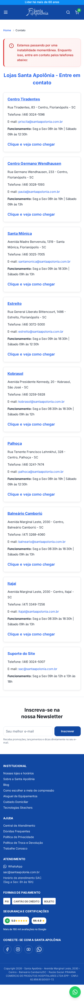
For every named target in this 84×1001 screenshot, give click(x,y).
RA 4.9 (37, 920)
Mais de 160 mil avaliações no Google (24, 929)
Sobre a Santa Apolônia (19, 779)
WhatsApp (15, 866)
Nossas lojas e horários (18, 773)
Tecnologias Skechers (17, 807)
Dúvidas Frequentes (16, 831)
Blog (6, 784)
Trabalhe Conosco (15, 848)
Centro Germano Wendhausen (34, 163)
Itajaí (12, 583)
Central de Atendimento (19, 825)
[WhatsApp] (39, 949)
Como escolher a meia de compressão (28, 790)
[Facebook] (7, 949)
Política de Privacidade (18, 837)
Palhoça (15, 443)
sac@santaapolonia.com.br (37, 669)
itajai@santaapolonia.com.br (38, 611)
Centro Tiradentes (24, 99)
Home (7, 30)
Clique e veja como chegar (31, 144)
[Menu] (6, 12)
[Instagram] (18, 949)
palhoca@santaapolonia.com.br (41, 472)
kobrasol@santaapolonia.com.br (41, 402)
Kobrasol (15, 373)
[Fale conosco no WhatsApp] (75, 992)
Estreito (15, 303)
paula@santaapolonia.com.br (39, 192)
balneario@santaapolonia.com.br (42, 542)
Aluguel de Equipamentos (20, 796)
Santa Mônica (20, 233)
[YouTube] (28, 949)
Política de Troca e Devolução (23, 842)
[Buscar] (68, 12)
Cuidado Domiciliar (15, 802)
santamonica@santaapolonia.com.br (44, 261)
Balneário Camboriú (25, 513)
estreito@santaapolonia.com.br (40, 331)
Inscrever (67, 731)
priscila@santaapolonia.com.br (40, 122)
